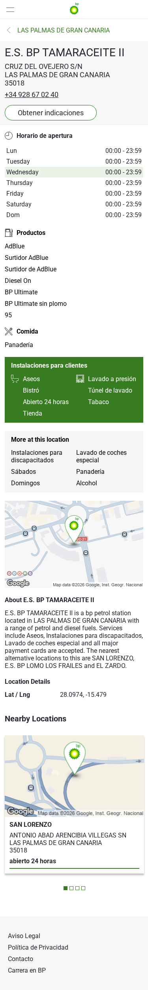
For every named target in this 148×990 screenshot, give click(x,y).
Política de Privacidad (38, 947)
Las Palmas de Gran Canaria (63, 30)
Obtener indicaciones (51, 113)
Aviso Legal (24, 936)
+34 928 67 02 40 (31, 94)
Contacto (20, 959)
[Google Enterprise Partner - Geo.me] (19, 574)
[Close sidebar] (8, 9)
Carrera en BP (27, 970)
